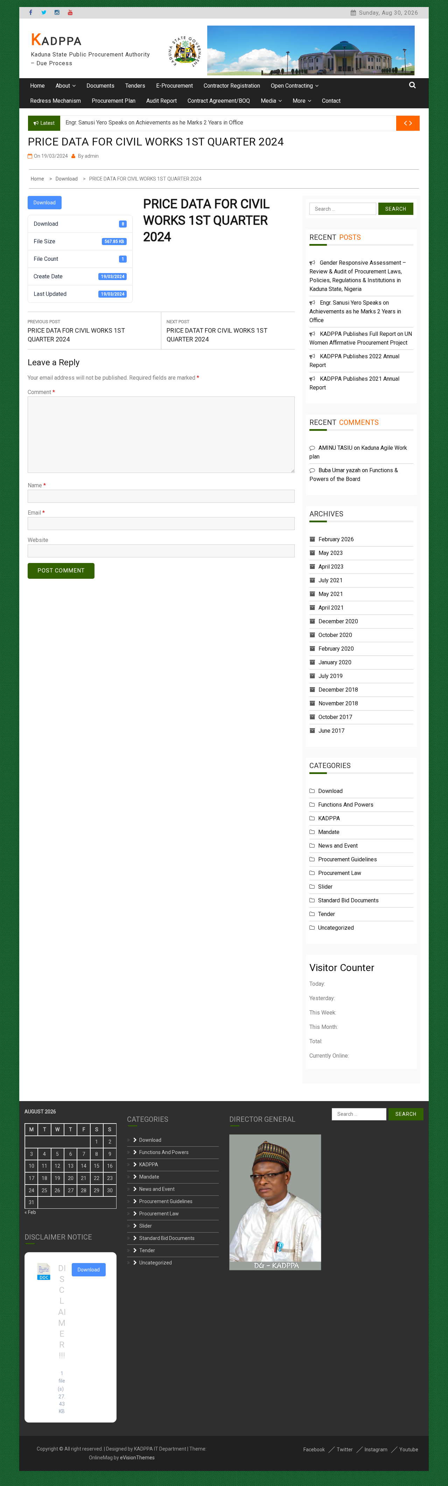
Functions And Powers (345, 804)
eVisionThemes (137, 1457)
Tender (326, 914)
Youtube (408, 1449)
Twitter (345, 1449)
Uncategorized (336, 927)
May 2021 (330, 594)
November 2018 (338, 703)
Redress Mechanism (55, 100)
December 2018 (338, 689)
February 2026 (336, 539)
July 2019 (330, 676)
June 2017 (331, 730)
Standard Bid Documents (348, 900)
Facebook (314, 1449)
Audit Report (161, 100)
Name (37, 485)
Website (38, 540)
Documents (100, 85)
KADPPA (56, 41)
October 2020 (335, 635)
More (299, 100)
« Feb (30, 1212)
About (63, 85)
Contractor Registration (232, 85)
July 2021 (330, 580)
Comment (41, 392)
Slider (325, 886)
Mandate (329, 832)
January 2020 (334, 662)
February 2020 (336, 648)
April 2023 (331, 566)
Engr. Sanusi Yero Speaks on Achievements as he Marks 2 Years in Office (355, 311)
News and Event (338, 845)
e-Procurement (174, 85)
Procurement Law (339, 873)
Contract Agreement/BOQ (219, 100)
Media (268, 100)
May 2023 (330, 553)
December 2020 (338, 621)
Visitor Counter (341, 967)
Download (45, 202)
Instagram (376, 1449)
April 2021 (331, 607)
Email (36, 512)
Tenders (135, 85)
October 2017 (335, 717)
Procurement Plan (113, 100)
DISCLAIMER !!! (62, 1312)
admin (92, 156)
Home (37, 85)
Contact (331, 100)
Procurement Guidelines (347, 859)
